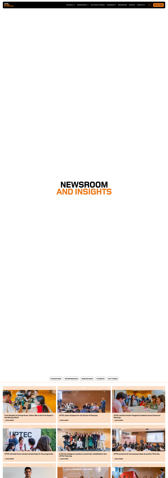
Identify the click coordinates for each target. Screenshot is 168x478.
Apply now (158, 5)
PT (150, 5)
